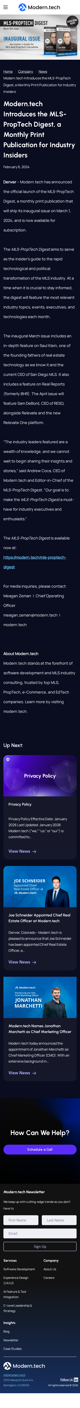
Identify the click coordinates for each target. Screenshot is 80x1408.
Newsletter (10, 1340)
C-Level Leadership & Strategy (17, 1308)
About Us (50, 1269)
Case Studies (12, 1349)
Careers (49, 1278)
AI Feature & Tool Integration (14, 1294)
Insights (9, 1323)
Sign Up (40, 1246)
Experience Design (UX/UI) (15, 1280)
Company (25, 71)
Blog (6, 1331)
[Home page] (40, 7)
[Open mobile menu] (5, 7)
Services (10, 1260)
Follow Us (66, 1379)
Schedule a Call (40, 1149)
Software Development (19, 1269)
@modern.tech (16, 1375)
